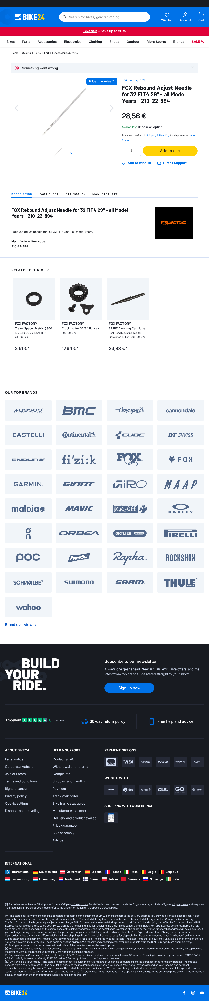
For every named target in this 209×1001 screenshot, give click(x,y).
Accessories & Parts (66, 52)
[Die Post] (145, 790)
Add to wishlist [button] (139, 163)
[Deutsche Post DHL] (111, 790)
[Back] (16, 108)
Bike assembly (63, 833)
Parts (37, 52)
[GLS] (163, 790)
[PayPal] (163, 762)
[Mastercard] (111, 762)
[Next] (112, 108)
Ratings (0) (75, 194)
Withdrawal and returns (70, 766)
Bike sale (90, 31)
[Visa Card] (128, 762)
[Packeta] (197, 790)
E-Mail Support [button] (175, 163)
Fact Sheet (49, 194)
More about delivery (179, 942)
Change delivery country (179, 919)
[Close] (192, 67)
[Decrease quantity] (126, 151)
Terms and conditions (21, 781)
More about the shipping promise (74, 951)
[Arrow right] (51, 299)
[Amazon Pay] (180, 762)
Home (14, 52)
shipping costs (79, 904)
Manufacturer (105, 194)
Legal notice (14, 759)
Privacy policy (16, 796)
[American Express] (145, 762)
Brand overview (18, 624)
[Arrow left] (17, 299)
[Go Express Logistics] (180, 790)
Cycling (26, 52)
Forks (47, 52)
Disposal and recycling (22, 811)
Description (21, 194)
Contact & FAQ (63, 759)
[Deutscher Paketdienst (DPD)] (128, 790)
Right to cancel (16, 789)
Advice (58, 840)
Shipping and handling (70, 781)
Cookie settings (17, 803)
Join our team (15, 774)
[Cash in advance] (197, 762)
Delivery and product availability (76, 818)
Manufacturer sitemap (69, 811)
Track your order (65, 796)
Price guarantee (65, 825)
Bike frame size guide (69, 803)
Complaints (61, 774)
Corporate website (19, 766)
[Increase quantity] (137, 151)
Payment (59, 789)
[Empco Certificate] (111, 817)
